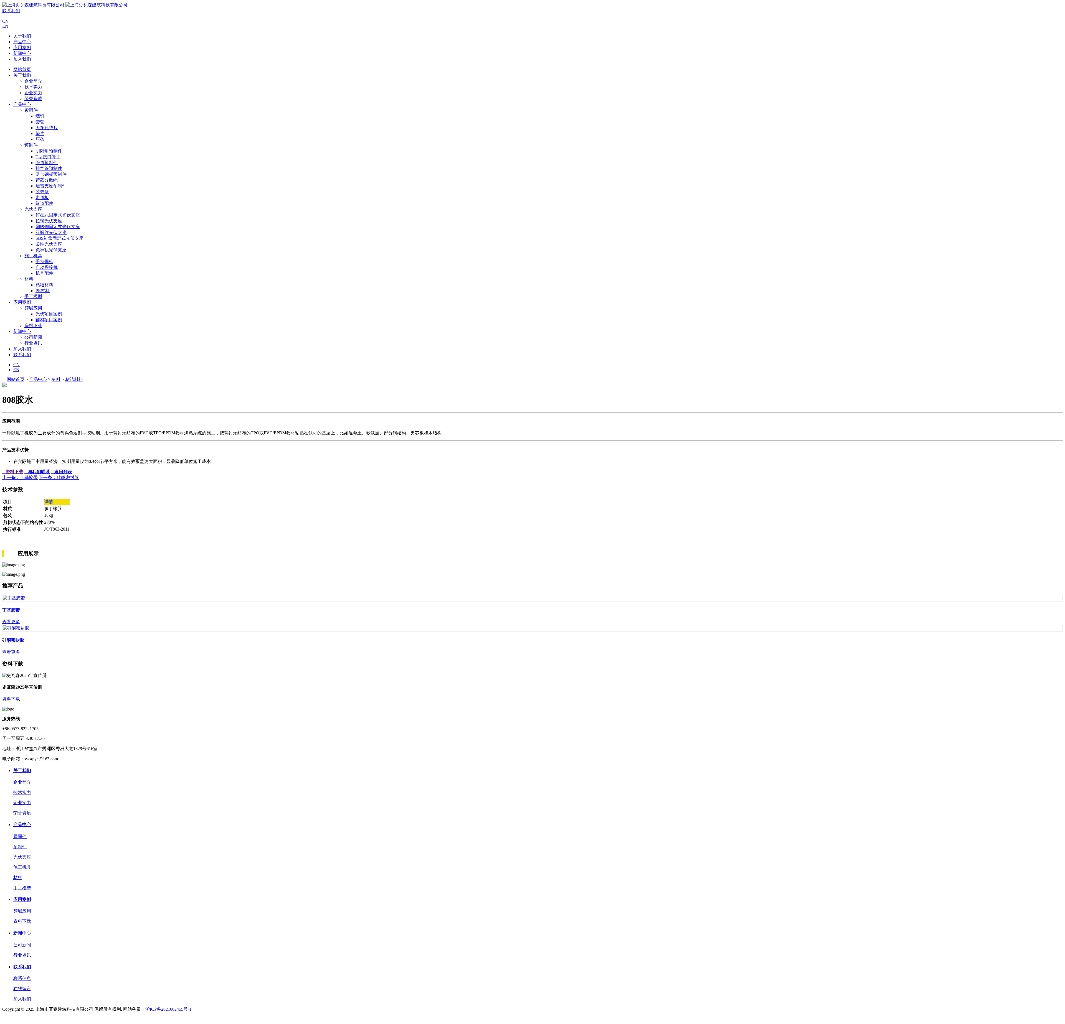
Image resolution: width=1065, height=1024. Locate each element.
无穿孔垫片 (47, 127)
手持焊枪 (44, 261)
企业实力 (33, 92)
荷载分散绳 (47, 180)
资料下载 (33, 325)
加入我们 (22, 59)
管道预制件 (47, 162)
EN (5, 26)
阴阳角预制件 (49, 151)
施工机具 (33, 255)
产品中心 (22, 41)
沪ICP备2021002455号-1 (168, 1009)
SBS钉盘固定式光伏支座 (59, 238)
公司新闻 (33, 337)
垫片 (40, 133)
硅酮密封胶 (59, 477)
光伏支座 (33, 209)
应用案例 (22, 47)
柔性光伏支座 (49, 244)
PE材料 (43, 290)
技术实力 (33, 87)
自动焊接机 (47, 267)
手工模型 (33, 296)
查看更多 (11, 621)
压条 (40, 139)
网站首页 (22, 69)
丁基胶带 (20, 477)
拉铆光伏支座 (49, 220)
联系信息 (22, 978)
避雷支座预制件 (51, 186)
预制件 (31, 145)
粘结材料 (44, 284)
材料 (28, 279)
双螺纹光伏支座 (51, 232)
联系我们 (11, 10)
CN (7, 21)
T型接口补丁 (48, 156)
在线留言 (22, 988)
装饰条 (42, 191)
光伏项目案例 (49, 314)
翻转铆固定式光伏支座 (58, 226)
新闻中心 (22, 53)
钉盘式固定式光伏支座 (58, 215)
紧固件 (31, 110)
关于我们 (22, 36)
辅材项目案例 (49, 319)
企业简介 (33, 81)
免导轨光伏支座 (51, 250)
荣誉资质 (33, 98)
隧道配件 (44, 203)
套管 (40, 121)
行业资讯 (33, 343)
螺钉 (40, 116)
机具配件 (44, 273)
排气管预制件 (49, 168)
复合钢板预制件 (51, 174)
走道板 (42, 197)
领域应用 (33, 308)
